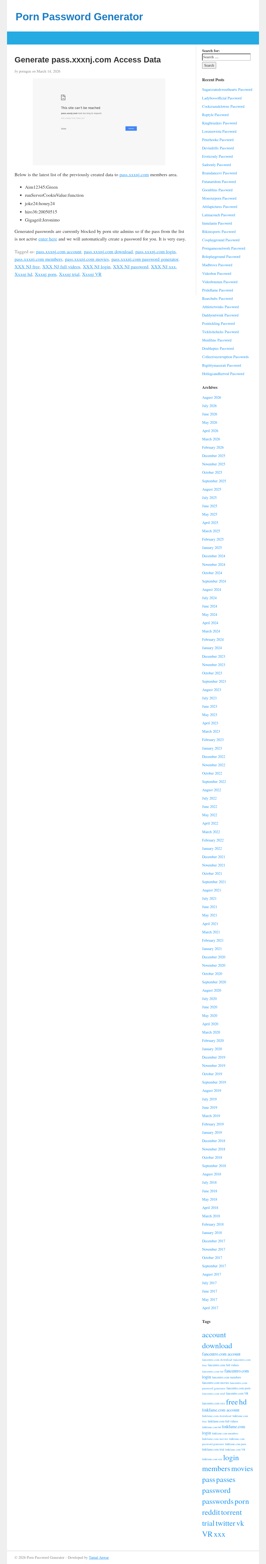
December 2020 (213, 956)
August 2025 (211, 489)
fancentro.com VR (237, 1393)
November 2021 (213, 865)
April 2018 (210, 1207)
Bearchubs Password (217, 298)
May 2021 (209, 915)
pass (208, 1479)
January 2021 (212, 948)
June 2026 (209, 413)
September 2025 (214, 480)
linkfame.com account (221, 1410)
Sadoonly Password (216, 164)
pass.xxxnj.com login (155, 251)
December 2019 (213, 1057)
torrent (231, 1512)
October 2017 (212, 1257)
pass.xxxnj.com (134, 174)
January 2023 (212, 748)
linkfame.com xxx (212, 1459)
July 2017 (209, 1282)
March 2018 (211, 1215)
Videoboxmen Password (219, 281)
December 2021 (213, 856)
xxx (219, 1534)
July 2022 (209, 798)
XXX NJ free (27, 266)
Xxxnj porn (45, 274)
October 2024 (212, 572)
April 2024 (210, 622)
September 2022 (214, 781)
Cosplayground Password (221, 239)
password (216, 1490)
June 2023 (209, 706)
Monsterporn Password (219, 198)
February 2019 (213, 1124)
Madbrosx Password (217, 264)
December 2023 (213, 656)
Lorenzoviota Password (219, 131)
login (231, 1457)
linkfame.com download (216, 1416)
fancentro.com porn (238, 1388)
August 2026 (211, 397)
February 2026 (213, 447)
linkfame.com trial (213, 1449)
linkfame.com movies (215, 1439)
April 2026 (210, 430)
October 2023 (212, 672)
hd (243, 1401)
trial (208, 1523)
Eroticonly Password (217, 156)
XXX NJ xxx (163, 266)
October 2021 (212, 873)
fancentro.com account (221, 1354)
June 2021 (209, 906)
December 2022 (213, 756)
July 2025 (209, 497)
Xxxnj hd (23, 274)
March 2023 (211, 731)
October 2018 (212, 1157)
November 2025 (213, 463)
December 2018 (213, 1140)
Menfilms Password (216, 340)
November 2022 (213, 764)
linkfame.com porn (235, 1444)
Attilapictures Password (219, 206)
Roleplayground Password (221, 256)
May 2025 (209, 514)
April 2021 (210, 923)
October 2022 (212, 773)
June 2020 (209, 1006)
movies (242, 1468)
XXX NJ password (130, 266)
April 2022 (210, 823)
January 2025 (212, 547)
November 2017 (213, 1249)
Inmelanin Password (217, 223)
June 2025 (209, 505)
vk (240, 1523)
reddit (211, 1512)
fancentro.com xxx (213, 1403)
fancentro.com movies (215, 1383)
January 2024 (212, 647)
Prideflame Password (217, 290)
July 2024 (209, 597)
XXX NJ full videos (61, 266)
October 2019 (212, 1073)
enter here (47, 239)
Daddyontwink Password (220, 315)
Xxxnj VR (92, 274)
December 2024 (213, 555)
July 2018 (209, 1182)
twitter (225, 1523)
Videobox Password (216, 273)
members (216, 1468)
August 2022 (211, 789)
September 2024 (214, 581)
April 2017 (210, 1307)
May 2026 (209, 422)
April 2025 (210, 522)
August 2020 (211, 990)
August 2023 (211, 689)
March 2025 (211, 530)
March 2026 (211, 438)
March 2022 (211, 831)
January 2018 (212, 1232)
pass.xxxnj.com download (108, 251)
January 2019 (212, 1132)
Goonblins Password (217, 189)
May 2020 (209, 1015)
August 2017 (211, 1274)
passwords (218, 1501)
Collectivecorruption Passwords (225, 356)
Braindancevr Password (219, 172)
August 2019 (211, 1090)
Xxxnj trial (69, 274)
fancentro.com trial (213, 1393)
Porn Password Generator (79, 16)
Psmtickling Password (218, 323)
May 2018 (209, 1199)
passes (225, 1479)
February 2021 (213, 940)
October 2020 (212, 973)
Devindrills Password (218, 147)
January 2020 (212, 1048)
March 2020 (211, 1032)
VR (207, 1534)
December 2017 (213, 1240)
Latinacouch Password (218, 214)
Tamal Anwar (99, 1557)
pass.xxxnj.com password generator (144, 259)
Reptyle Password (215, 114)
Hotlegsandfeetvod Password (223, 373)
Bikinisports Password (219, 231)
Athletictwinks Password (220, 306)
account (214, 1334)
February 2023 (213, 739)
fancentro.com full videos (223, 1365)
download (217, 1345)
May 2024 (209, 614)
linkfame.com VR (235, 1449)
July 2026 (209, 405)
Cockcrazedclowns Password (223, 106)
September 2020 (214, 981)
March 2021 (211, 931)
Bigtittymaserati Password (221, 365)
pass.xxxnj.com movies (87, 259)
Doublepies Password (218, 348)
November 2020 (213, 965)
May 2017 (209, 1299)
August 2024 (211, 589)
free (232, 1401)
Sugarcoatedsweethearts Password (227, 89)
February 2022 (213, 840)
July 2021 (209, 898)
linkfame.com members (225, 1433)
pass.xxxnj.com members (38, 259)
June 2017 (209, 1291)
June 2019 (209, 1107)
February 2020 (213, 1040)
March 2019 (211, 1115)
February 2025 (213, 539)
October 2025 (212, 472)
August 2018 (211, 1174)
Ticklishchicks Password (220, 331)
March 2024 (211, 631)
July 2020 (209, 998)
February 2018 (213, 1224)
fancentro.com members (226, 1377)
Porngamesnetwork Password (223, 248)
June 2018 (209, 1190)
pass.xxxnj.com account (58, 251)
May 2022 (209, 814)
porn (242, 1501)
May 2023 (209, 714)
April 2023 (210, 722)
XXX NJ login (96, 266)
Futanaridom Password (219, 181)
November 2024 (213, 564)
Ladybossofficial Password (222, 98)
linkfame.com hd (211, 1427)
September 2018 (214, 1165)
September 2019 (214, 1082)
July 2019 (209, 1099)
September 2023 (214, 681)
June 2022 (209, 806)
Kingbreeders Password (219, 123)
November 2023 (213, 664)
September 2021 (214, 881)
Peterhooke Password (218, 139)
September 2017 (214, 1265)
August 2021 (211, 890)
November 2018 (213, 1149)
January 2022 (212, 848)
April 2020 (210, 1023)
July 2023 (209, 697)
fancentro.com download (217, 1360)
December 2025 (213, 455)
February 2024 (213, 639)
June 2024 (209, 606)
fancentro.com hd (212, 1371)
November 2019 (213, 1065)
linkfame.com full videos (223, 1421)
